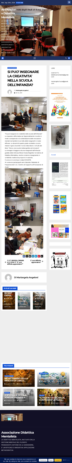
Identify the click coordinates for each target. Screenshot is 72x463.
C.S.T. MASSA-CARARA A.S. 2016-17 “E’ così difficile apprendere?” (15, 262)
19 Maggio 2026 (11, 400)
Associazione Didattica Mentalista (8, 13)
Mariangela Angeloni (22, 90)
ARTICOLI (7, 392)
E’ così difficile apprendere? (35, 261)
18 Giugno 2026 (11, 384)
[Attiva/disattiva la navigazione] (34, 58)
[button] (66, 58)
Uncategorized (12, 67)
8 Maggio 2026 (45, 403)
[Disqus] (24, 335)
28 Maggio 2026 (46, 381)
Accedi (53, 155)
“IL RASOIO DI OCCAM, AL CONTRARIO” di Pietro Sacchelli (52, 399)
